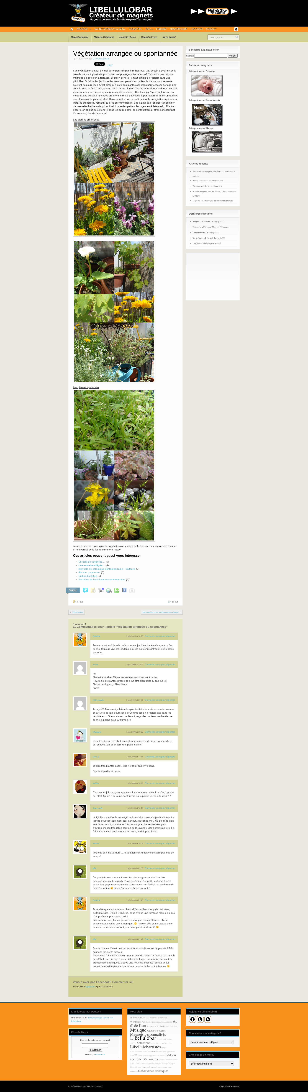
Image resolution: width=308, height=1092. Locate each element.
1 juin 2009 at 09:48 (134, 900)
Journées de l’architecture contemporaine (101, 579)
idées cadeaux (156, 1043)
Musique (138, 1030)
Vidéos (168, 1043)
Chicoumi (97, 731)
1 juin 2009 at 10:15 (134, 808)
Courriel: (190, 55)
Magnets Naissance (104, 37)
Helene (195, 226)
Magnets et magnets (159, 1017)
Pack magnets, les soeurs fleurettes (207, 185)
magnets (150, 1026)
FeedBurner (100, 1054)
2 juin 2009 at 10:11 (135, 664)
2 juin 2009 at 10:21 (134, 636)
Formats (161, 29)
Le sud (80, 602)
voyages (172, 1063)
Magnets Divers (149, 37)
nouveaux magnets (164, 1067)
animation (167, 1021)
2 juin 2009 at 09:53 (134, 700)
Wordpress (135, 1021)
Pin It (110, 65)
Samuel (96, 843)
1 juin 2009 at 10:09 (134, 843)
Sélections (143, 1042)
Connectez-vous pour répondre (160, 636)
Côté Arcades (98, 699)
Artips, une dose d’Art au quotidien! (207, 180)
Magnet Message (161, 1063)
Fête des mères (159, 1055)
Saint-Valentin (164, 1059)
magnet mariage (146, 1055)
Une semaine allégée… (91, 565)
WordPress (234, 1086)
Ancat (95, 664)
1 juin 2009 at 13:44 (134, 757)
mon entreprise (172, 1026)
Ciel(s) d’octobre (87, 576)
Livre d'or (197, 29)
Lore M (96, 756)
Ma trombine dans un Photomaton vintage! (160, 612)
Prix (149, 29)
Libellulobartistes (145, 1047)
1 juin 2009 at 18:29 (134, 732)
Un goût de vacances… (91, 561)
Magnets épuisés (156, 1030)
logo (147, 1017)
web (164, 1043)
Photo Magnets (135, 1067)
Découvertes (150, 1059)
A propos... (84, 29)
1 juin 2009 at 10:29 (134, 783)
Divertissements (136, 1051)
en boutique (136, 1017)
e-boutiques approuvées (166, 1051)
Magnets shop (178, 29)
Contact (211, 29)
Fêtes (137, 1055)
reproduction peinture (146, 1063)
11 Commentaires (101, 59)
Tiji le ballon (77, 612)
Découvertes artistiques (153, 1070)
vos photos (160, 1026)
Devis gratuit (169, 37)
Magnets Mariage (80, 37)
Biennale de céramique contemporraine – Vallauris (106, 568)
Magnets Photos (127, 37)
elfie (94, 868)
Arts (143, 1021)
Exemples (135, 29)
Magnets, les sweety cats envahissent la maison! (212, 200)
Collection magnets (154, 1021)
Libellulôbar (143, 1037)
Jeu (143, 1017)
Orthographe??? (217, 221)
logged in (89, 986)
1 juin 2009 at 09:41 (134, 939)
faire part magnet (149, 1066)
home (145, 1051)
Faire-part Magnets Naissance (216, 226)
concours (152, 1051)
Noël (132, 1055)
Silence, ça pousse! (89, 572)
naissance (174, 1059)
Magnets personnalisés (109, 29)
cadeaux (134, 1071)
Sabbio (96, 783)
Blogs (163, 1047)
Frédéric (96, 636)
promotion (134, 1063)
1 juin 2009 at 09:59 (134, 868)
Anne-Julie (97, 807)
